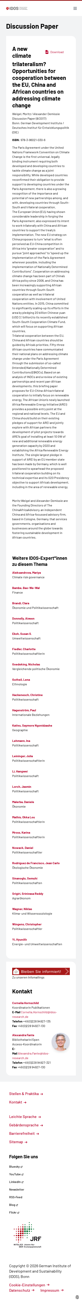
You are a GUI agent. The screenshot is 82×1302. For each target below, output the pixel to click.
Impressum (49, 1290)
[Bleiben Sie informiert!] (41, 971)
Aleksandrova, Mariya (26, 572)
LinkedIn (15, 1182)
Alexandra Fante (23, 1035)
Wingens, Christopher (27, 924)
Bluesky (14, 1166)
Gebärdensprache (24, 1125)
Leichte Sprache (23, 1116)
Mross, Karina (21, 832)
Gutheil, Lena (21, 679)
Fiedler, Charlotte (24, 649)
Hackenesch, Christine (27, 695)
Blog (12, 1204)
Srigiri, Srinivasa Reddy (27, 893)
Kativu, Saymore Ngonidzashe (32, 725)
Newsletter (16, 1189)
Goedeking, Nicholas (26, 664)
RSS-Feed (15, 1197)
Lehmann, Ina (21, 740)
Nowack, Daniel (22, 847)
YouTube (15, 1174)
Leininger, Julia (22, 756)
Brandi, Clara (20, 603)
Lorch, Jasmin (21, 786)
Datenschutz (19, 1290)
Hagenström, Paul (24, 710)
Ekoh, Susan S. (22, 633)
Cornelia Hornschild (25, 1003)
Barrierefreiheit (22, 1133)
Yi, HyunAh (19, 939)
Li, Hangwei (20, 771)
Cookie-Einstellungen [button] (27, 1285)
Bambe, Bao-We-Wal (26, 588)
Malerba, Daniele (23, 802)
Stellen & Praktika (24, 1093)
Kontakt (16, 1102)
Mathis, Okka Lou (23, 817)
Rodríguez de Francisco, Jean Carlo (36, 863)
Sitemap (16, 1141)
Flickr (13, 1212)
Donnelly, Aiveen (23, 618)
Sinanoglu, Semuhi (24, 878)
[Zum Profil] (60, 1042)
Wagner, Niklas (22, 909)
